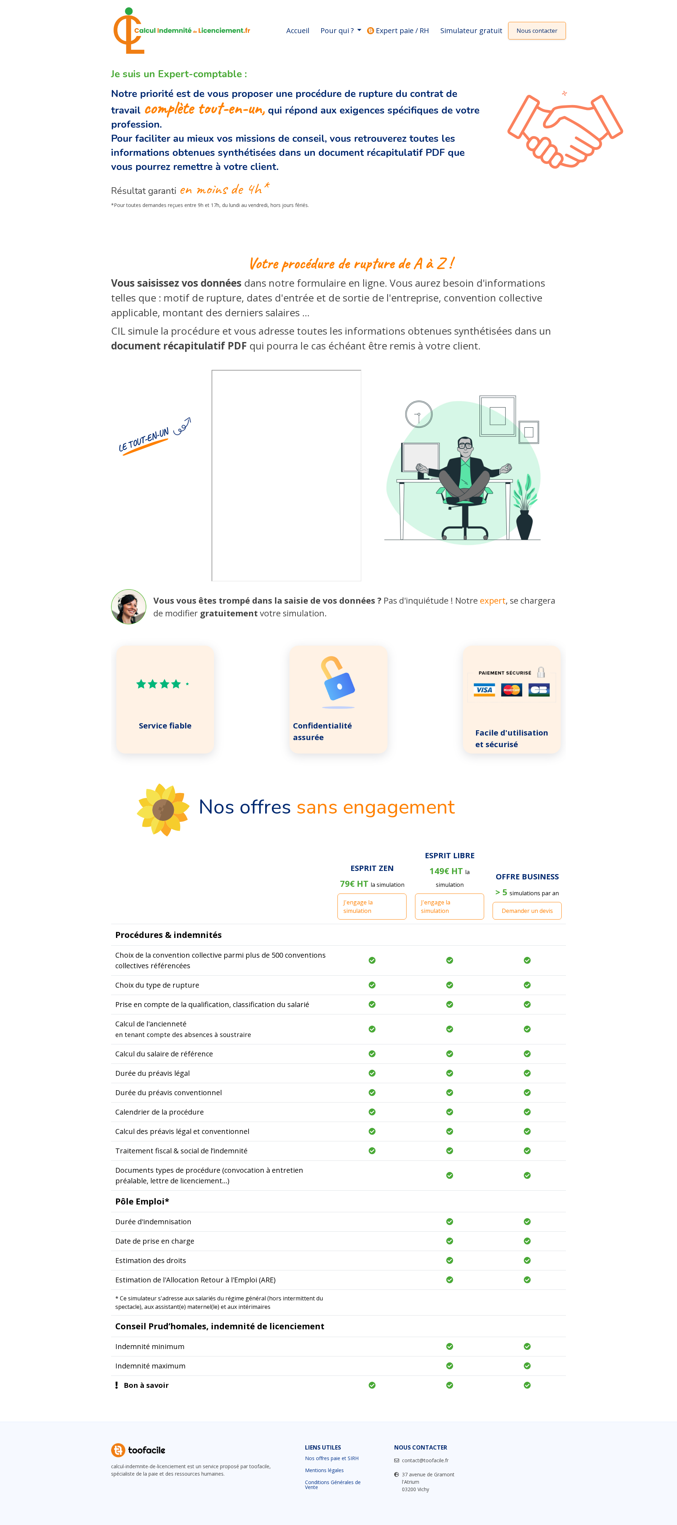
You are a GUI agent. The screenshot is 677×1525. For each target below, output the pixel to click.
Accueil (297, 30)
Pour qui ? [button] (338, 30)
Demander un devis (527, 911)
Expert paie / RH (402, 30)
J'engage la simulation (358, 906)
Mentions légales (324, 1470)
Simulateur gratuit (471, 30)
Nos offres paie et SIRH (332, 1458)
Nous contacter (537, 31)
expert (493, 600)
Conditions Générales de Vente (333, 1485)
